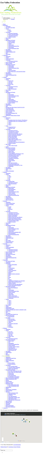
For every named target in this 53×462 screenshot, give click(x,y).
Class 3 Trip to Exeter (12, 145)
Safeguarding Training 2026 (14, 397)
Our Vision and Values (10, 27)
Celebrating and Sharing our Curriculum (16, 280)
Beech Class (10, 84)
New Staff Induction (12, 396)
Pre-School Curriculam (13, 323)
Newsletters (8, 49)
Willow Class (11, 336)
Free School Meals (12, 375)
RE (9, 278)
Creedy (9, 176)
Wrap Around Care (9, 199)
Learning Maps (11, 181)
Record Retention (11, 364)
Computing (10, 269)
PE (9, 276)
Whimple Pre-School (12, 349)
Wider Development (12, 88)
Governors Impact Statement (14, 367)
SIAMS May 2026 (9, 238)
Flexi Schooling (11, 42)
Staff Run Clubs (11, 128)
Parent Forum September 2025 (14, 232)
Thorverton (5, 260)
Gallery (7, 39)
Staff (7, 53)
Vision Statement (11, 96)
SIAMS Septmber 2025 (10, 51)
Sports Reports (11, 316)
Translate (13, 19)
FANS (9, 161)
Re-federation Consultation (13, 376)
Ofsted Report (8, 50)
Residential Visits (9, 383)
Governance (8, 365)
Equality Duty (8, 359)
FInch (9, 29)
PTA (9, 93)
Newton (4, 116)
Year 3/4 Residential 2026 (13, 384)
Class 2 (9, 122)
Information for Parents (10, 40)
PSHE (9, 277)
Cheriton (5, 77)
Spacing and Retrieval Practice (14, 135)
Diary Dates (8, 38)
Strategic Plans (9, 402)
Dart (9, 179)
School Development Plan (13, 46)
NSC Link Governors (12, 162)
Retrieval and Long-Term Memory (15, 133)
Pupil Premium (9, 381)
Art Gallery (8, 313)
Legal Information (17, 444)
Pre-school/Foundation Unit (11, 113)
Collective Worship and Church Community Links (16, 309)
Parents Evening (9, 242)
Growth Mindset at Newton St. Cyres (16, 153)
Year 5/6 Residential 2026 (13, 386)
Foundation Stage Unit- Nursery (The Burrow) (17, 120)
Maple (9, 207)
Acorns (9, 206)
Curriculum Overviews (13, 35)
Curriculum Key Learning (13, 131)
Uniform (10, 69)
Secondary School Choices (13, 346)
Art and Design (11, 268)
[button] (4, 21)
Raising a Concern (9, 382)
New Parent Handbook (13, 157)
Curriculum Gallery (12, 140)
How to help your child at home (14, 372)
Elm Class (10, 334)
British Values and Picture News (14, 139)
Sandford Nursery (9, 198)
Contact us (5, 407)
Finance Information (10, 360)
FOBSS (10, 43)
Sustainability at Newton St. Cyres (15, 165)
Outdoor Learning (12, 36)
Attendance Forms (12, 394)
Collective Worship (10, 204)
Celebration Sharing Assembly (14, 154)
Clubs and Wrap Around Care (12, 314)
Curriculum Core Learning (13, 213)
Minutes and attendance (13, 368)
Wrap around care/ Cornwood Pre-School (16, 71)
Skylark (9, 31)
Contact (9, 324)
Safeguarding (11, 343)
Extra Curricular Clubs (10, 62)
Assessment (10, 87)
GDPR (7, 361)
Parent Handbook (11, 100)
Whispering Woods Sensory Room (13, 115)
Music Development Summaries (12, 377)
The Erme (5, 243)
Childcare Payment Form (11, 358)
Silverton (5, 201)
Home (4, 24)
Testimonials (10, 166)
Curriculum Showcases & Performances (16, 142)
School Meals (11, 47)
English (9, 265)
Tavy (9, 177)
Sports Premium (9, 390)
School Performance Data (13, 48)
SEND (7, 388)
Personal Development (13, 214)
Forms (9, 98)
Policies (9, 325)
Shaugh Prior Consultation (11, 389)
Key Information (6, 355)
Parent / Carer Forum (12, 295)
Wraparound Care (12, 127)
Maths (9, 266)
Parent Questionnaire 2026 (11, 379)
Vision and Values (12, 70)
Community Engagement (13, 158)
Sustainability (8, 114)
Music (9, 275)
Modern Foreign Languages (14, 273)
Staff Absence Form (12, 398)
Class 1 (9, 300)
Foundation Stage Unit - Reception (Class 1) (17, 121)
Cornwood (5, 55)
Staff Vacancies (9, 401)
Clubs (7, 125)
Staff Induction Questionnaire (14, 399)
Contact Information (10, 58)
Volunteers (8, 404)
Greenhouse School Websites (14, 446)
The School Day (11, 150)
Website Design (4, 446)
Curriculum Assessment (13, 132)
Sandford (5, 172)
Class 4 (9, 124)
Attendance (8, 357)
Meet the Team (11, 318)
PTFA (9, 288)
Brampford (5, 25)
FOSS (9, 226)
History (9, 272)
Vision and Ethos (11, 229)
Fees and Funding (12, 320)
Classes (7, 28)
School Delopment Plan (13, 101)
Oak (9, 210)
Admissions (8, 26)
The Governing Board (12, 366)
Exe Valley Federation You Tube (15, 371)
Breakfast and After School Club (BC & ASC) (15, 107)
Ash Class (10, 81)
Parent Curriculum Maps (13, 34)
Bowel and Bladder (10, 405)
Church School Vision (10, 203)
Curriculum (8, 32)
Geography (10, 271)
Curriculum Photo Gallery (13, 220)
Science (9, 279)
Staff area (8, 391)
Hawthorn (10, 209)
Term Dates (8, 54)
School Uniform (11, 41)
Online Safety (11, 44)
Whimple (5, 328)
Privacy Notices (11, 362)
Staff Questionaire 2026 (13, 392)
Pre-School (8, 317)
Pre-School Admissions (10, 406)
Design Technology (12, 270)
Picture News (11, 373)
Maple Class (10, 80)
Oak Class (10, 83)
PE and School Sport (12, 137)
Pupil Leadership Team (13, 138)
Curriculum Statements (13, 33)
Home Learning (9, 63)
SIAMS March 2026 (10, 308)
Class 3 (9, 123)
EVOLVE (10, 395)
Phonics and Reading (12, 136)
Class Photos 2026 (9, 108)
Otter (9, 175)
